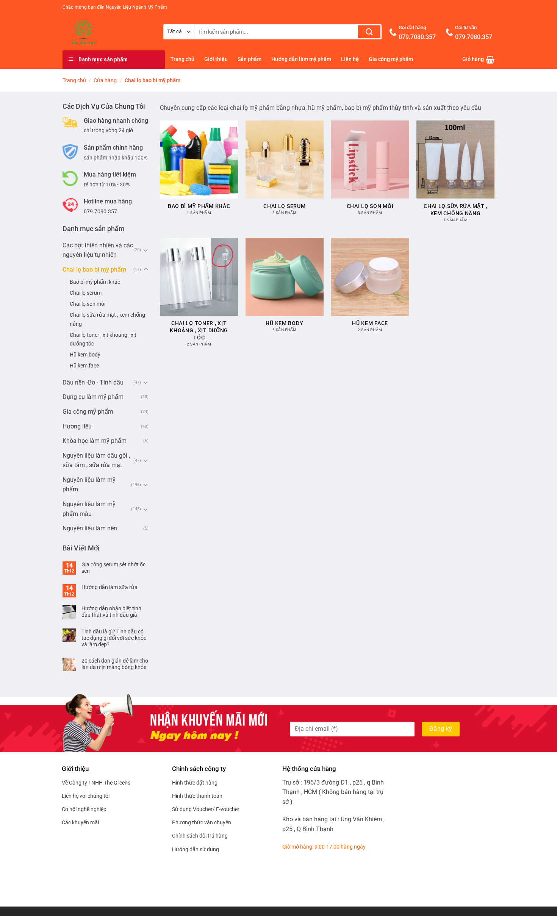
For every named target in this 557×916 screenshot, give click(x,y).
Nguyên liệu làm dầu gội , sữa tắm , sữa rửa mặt (96, 460)
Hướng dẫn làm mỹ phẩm (301, 59)
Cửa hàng (105, 80)
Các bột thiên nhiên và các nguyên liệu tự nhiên (98, 250)
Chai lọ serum (86, 293)
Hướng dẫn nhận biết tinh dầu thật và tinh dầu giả (111, 611)
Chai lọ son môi (87, 304)
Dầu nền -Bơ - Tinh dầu (93, 382)
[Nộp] (369, 31)
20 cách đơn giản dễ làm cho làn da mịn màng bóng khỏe (114, 664)
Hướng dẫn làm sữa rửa (109, 587)
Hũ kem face (84, 366)
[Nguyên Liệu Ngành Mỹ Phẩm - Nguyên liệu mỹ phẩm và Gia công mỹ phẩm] (107, 32)
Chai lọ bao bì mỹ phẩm (94, 269)
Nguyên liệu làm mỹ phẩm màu (89, 508)
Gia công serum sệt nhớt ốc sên (113, 567)
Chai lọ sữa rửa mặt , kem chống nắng (107, 319)
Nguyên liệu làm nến (90, 528)
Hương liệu (77, 426)
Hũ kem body (85, 355)
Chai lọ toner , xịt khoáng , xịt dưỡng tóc (103, 339)
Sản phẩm (249, 59)
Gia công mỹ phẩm (391, 59)
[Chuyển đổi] (146, 250)
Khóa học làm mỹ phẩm (95, 440)
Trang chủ (182, 59)
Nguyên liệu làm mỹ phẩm (89, 484)
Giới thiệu (216, 59)
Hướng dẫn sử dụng (195, 849)
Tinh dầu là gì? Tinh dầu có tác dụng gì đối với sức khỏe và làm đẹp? (113, 637)
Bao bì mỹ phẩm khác (95, 282)
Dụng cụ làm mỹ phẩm (93, 396)
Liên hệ (350, 59)
